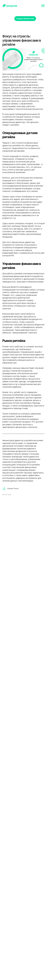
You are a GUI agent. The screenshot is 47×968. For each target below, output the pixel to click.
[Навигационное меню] (43, 6)
